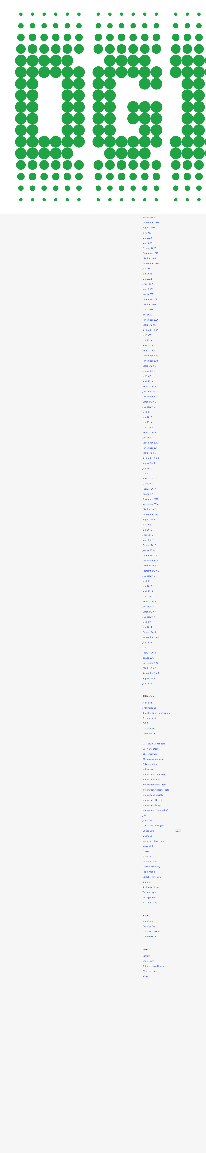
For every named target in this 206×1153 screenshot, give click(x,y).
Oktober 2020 (149, 324)
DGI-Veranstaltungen (153, 759)
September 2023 (151, 222)
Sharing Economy (151, 866)
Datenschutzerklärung (154, 966)
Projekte (147, 856)
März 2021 (148, 309)
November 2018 (150, 396)
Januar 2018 (149, 437)
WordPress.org (150, 936)
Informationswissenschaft (156, 789)
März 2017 (148, 483)
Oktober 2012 (149, 668)
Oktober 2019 (149, 365)
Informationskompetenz (155, 774)
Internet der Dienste (153, 800)
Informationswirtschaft (154, 784)
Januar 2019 (149, 391)
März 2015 (148, 596)
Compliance (148, 728)
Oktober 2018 (149, 401)
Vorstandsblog (150, 902)
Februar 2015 (149, 601)
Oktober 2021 (149, 304)
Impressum (148, 960)
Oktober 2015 (149, 565)
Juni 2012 (147, 683)
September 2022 (151, 263)
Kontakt (146, 955)
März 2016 (148, 540)
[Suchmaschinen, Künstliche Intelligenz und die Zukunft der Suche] (78, 349)
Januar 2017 (149, 493)
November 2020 (150, 319)
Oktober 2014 (149, 611)
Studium (147, 881)
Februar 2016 (149, 545)
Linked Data (161, 830)
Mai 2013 (147, 647)
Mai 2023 (147, 237)
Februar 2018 (149, 432)
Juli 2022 (147, 268)
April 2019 (148, 381)
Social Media (149, 871)
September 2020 (151, 330)
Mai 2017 (147, 473)
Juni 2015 (147, 586)
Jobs (145, 815)
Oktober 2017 (149, 452)
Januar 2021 (149, 314)
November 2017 (150, 447)
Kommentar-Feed (151, 931)
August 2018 (149, 406)
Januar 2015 (149, 606)
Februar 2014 (149, 632)
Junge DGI (147, 820)
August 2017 (149, 463)
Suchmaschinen (151, 887)
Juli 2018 (147, 411)
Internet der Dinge (152, 805)
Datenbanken (149, 733)
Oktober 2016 (149, 509)
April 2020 (148, 345)
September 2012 (151, 673)
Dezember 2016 (150, 499)
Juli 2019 (147, 376)
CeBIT (145, 723)
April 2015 (148, 591)
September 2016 (151, 514)
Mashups (147, 835)
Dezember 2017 (150, 442)
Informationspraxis (152, 779)
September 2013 (151, 637)
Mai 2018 (147, 422)
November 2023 (150, 217)
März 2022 (148, 289)
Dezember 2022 (150, 253)
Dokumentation (150, 764)
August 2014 (149, 616)
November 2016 (150, 504)
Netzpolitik (148, 846)
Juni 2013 (147, 642)
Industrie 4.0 (149, 769)
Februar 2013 (149, 652)
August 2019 (149, 371)
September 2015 (151, 570)
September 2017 (151, 458)
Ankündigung (149, 707)
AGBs (145, 976)
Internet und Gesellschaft (155, 810)
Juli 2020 (147, 335)
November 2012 (150, 662)
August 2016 (149, 519)
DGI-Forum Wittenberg (154, 743)
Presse (146, 851)
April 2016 (148, 534)
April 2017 (148, 478)
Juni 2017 (147, 468)
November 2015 (150, 560)
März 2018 (148, 427)
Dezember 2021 (150, 299)
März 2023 (148, 242)
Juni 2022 (147, 273)
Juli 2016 (147, 524)
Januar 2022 (149, 294)
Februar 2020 (149, 350)
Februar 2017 (149, 488)
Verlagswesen (149, 897)
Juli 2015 (147, 581)
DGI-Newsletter (150, 748)
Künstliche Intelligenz (153, 825)
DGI (144, 738)
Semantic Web (150, 861)
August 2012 (149, 678)
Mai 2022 (147, 278)
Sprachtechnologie (152, 876)
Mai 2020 (147, 340)
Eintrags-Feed (149, 926)
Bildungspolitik (150, 718)
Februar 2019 (149, 386)
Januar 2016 (149, 550)
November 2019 (150, 360)
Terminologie (149, 892)
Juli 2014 (147, 621)
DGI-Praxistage (150, 753)
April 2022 (148, 283)
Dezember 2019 (150, 355)
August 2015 (149, 575)
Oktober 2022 (149, 258)
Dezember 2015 (150, 555)
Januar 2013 (149, 657)
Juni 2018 (147, 417)
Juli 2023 (147, 232)
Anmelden (148, 921)
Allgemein (148, 702)
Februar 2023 (149, 248)
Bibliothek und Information (156, 712)
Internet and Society (153, 794)
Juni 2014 (147, 627)
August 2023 (149, 227)
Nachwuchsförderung (154, 841)
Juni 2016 (147, 529)
